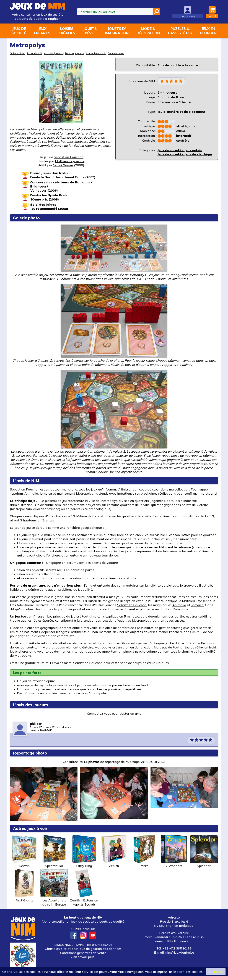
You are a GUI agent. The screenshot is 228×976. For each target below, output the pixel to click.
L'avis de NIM (34, 53)
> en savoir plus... (83, 957)
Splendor (204, 866)
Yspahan (16, 493)
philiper (36, 724)
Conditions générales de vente (83, 953)
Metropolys (84, 493)
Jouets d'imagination (117, 30)
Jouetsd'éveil (90, 30)
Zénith (114, 866)
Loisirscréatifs (67, 30)
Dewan (24, 866)
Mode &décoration (148, 30)
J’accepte (216, 972)
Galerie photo (17, 53)
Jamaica (46, 493)
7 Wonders (174, 866)
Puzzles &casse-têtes (180, 30)
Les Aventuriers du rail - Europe (54, 902)
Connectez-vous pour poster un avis (114, 713)
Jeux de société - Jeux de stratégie (184, 154)
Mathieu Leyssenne (69, 161)
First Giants (24, 900)
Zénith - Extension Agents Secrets (84, 902)
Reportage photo (74, 53)
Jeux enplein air (208, 30)
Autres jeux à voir (96, 53)
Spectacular (54, 866)
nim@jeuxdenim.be (179, 952)
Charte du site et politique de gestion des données (83, 949)
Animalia (31, 493)
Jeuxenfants (42, 30)
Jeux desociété (18, 30)
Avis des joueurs (53, 53)
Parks (144, 866)
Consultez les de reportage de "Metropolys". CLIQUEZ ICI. (114, 762)
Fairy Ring (84, 866)
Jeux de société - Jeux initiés (179, 150)
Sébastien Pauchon (68, 157)
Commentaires (116, 53)
